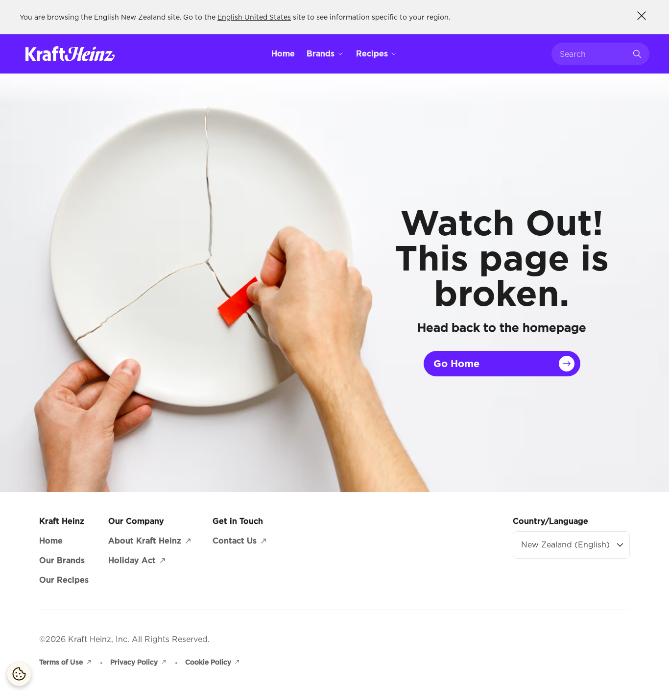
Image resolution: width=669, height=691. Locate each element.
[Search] (637, 54)
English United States (254, 17)
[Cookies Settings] (19, 674)
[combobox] (593, 54)
